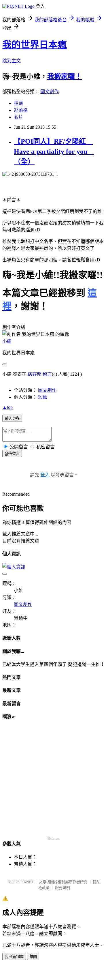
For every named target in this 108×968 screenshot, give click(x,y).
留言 (47, 374)
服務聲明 (62, 887)
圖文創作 (49, 91)
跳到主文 (11, 60)
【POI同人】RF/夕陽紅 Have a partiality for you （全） (54, 151)
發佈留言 (12, 454)
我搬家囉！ (64, 76)
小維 (7, 341)
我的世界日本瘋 (34, 45)
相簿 (18, 103)
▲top (7, 407)
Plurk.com (54, 838)
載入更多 (12, 418)
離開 (33, 956)
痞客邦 (34, 374)
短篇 (42, 397)
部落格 (21, 110)
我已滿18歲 (14, 956)
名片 (18, 117)
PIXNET (26, 882)
